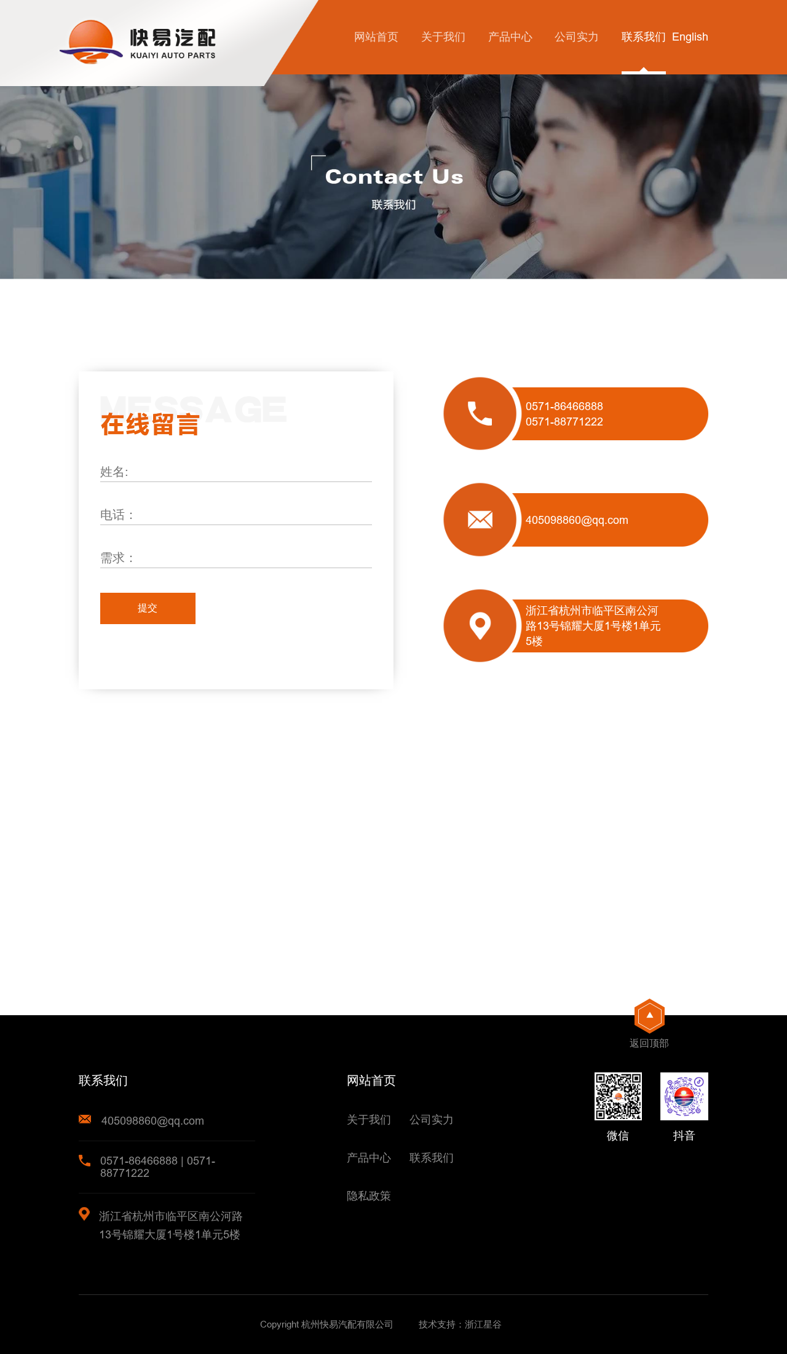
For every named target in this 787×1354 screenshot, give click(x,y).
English (690, 36)
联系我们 (644, 36)
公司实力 (577, 36)
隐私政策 (369, 1195)
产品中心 (510, 36)
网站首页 (376, 36)
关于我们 (443, 36)
